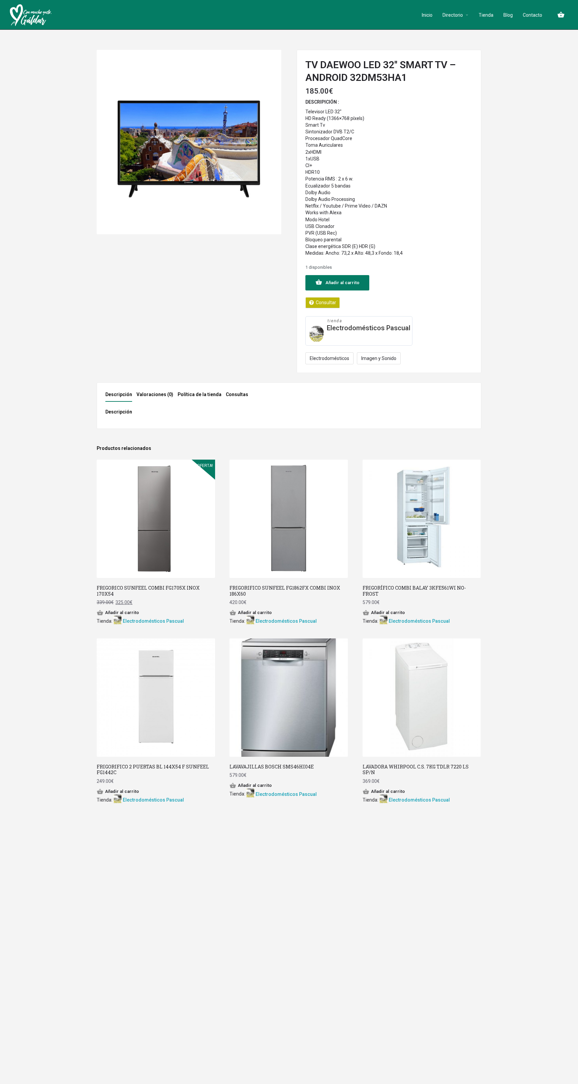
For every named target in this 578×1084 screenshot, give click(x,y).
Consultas (237, 394)
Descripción (118, 394)
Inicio (427, 15)
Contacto (532, 15)
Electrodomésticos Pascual (368, 328)
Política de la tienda (199, 394)
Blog (508, 15)
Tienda (486, 15)
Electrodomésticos (329, 358)
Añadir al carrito (342, 282)
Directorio (453, 15)
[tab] (120, 396)
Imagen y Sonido (378, 358)
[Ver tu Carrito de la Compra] (561, 14)
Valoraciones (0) (154, 394)
